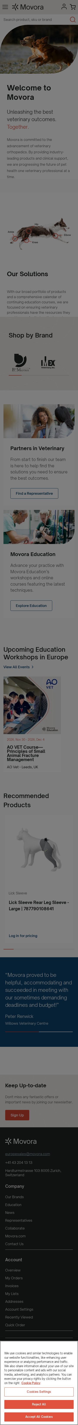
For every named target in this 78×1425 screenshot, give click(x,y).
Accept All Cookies (38, 1416)
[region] (39, 1383)
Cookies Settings (39, 1391)
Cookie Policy (30, 1383)
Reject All (39, 1404)
